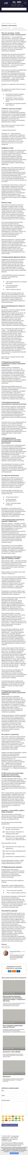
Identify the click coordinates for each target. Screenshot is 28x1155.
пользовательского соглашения (16, 1151)
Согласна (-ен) (14, 1153)
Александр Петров (15, 951)
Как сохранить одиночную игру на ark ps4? (13, 1026)
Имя (2, 1090)
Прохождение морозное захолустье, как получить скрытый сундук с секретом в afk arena (14, 998)
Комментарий (5, 1100)
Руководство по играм (18, 28)
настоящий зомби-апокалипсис (10, 369)
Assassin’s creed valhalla (11, 1052)
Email (3, 1095)
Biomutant (6, 1076)
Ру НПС (17, 2)
